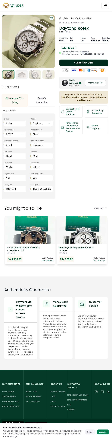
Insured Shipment (10, 406)
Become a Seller (33, 396)
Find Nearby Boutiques (77, 395)
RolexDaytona (77, 18)
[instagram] (96, 392)
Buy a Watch (8, 391)
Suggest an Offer (83, 62)
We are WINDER (58, 391)
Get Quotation (33, 401)
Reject (90, 432)
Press (53, 401)
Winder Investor (58, 406)
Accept (103, 432)
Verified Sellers (9, 396)
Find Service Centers (77, 399)
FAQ (69, 404)
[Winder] (14, 5)
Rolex (66, 18)
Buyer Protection (10, 401)
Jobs (53, 396)
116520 (88, 18)
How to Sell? (31, 391)
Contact (71, 409)
